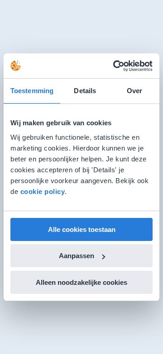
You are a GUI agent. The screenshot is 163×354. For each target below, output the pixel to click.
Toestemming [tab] (31, 90)
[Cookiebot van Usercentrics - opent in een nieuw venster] (115, 66)
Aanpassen (76, 256)
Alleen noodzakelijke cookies (81, 282)
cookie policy (42, 191)
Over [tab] (134, 90)
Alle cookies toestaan (81, 229)
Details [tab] (85, 90)
